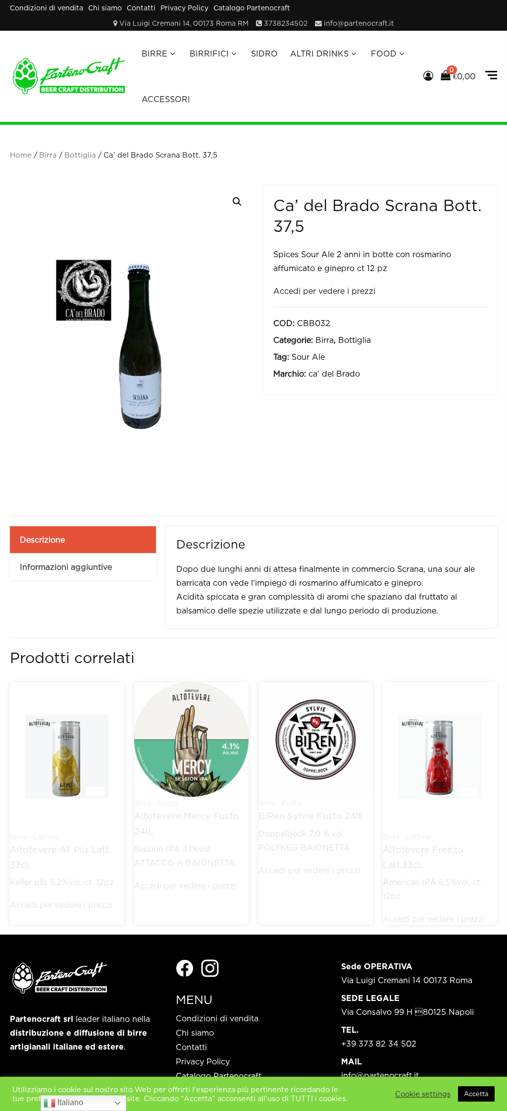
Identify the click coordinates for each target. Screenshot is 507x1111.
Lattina (45, 836)
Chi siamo (105, 7)
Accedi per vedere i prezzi (324, 290)
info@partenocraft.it (359, 23)
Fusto (167, 803)
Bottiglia (80, 155)
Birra (48, 155)
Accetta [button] (476, 1093)
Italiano (69, 1102)
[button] (237, 202)
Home (21, 155)
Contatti (141, 7)
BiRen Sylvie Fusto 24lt (310, 816)
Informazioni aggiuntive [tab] (66, 566)
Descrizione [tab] (42, 539)
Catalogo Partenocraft (251, 7)
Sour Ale (308, 356)
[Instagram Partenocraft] (210, 967)
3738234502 (285, 23)
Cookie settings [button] (423, 1094)
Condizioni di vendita (46, 7)
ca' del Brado (334, 373)
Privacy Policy (184, 7)
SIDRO (264, 53)
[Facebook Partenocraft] (185, 967)
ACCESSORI (166, 99)
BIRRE (154, 53)
